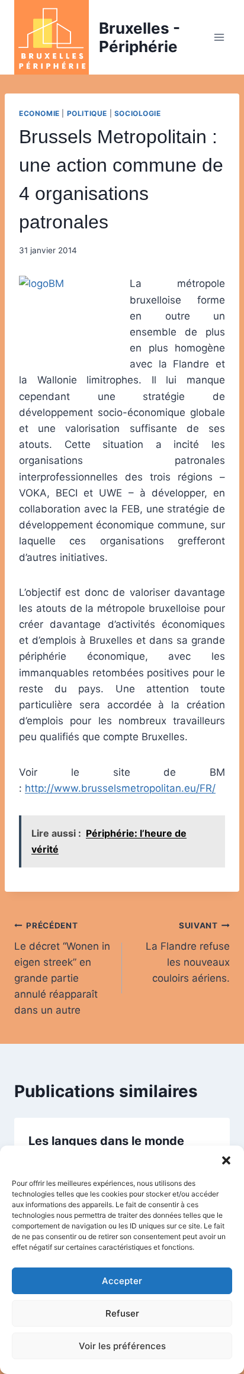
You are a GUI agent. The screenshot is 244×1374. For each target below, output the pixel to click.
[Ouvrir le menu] (219, 37)
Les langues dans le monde (106, 1141)
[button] (226, 1160)
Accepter (122, 1280)
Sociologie (137, 113)
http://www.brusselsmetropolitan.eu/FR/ (120, 788)
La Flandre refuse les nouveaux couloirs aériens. (188, 952)
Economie (39, 113)
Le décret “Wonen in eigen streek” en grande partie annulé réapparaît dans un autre (62, 968)
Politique (87, 113)
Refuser (122, 1313)
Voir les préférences (122, 1346)
